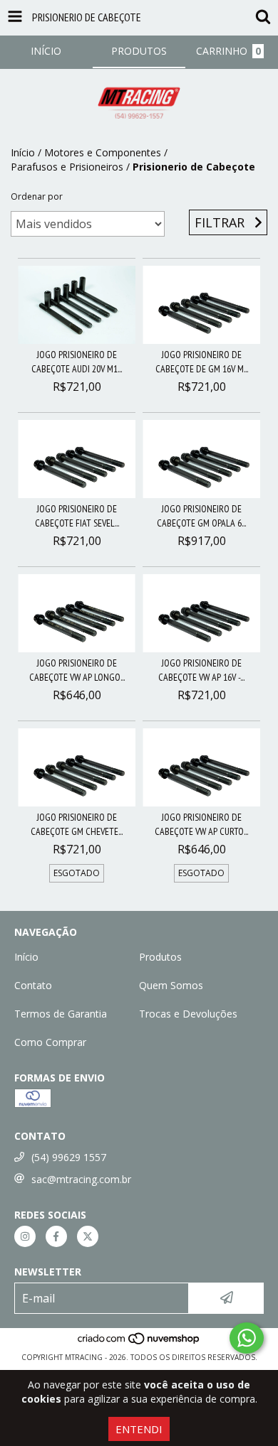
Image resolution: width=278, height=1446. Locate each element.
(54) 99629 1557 (68, 1157)
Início (23, 152)
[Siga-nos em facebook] (56, 1236)
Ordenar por (37, 196)
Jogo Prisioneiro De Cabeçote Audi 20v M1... (76, 361)
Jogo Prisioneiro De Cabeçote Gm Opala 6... (201, 515)
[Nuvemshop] (139, 1343)
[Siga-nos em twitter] (87, 1236)
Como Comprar (50, 1042)
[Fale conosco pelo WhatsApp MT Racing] (247, 1338)
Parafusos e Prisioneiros (67, 166)
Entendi (139, 1429)
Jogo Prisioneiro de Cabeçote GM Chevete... (77, 824)
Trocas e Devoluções (188, 1013)
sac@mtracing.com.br (81, 1179)
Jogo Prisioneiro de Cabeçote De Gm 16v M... (201, 361)
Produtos (160, 957)
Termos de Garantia (60, 1013)
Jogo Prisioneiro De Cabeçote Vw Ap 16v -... (201, 670)
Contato (33, 985)
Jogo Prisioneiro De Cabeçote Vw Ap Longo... (77, 670)
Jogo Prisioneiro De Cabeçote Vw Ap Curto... (201, 824)
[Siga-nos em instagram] (25, 1236)
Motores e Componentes (102, 152)
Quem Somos (171, 985)
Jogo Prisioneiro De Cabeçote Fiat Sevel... (77, 515)
